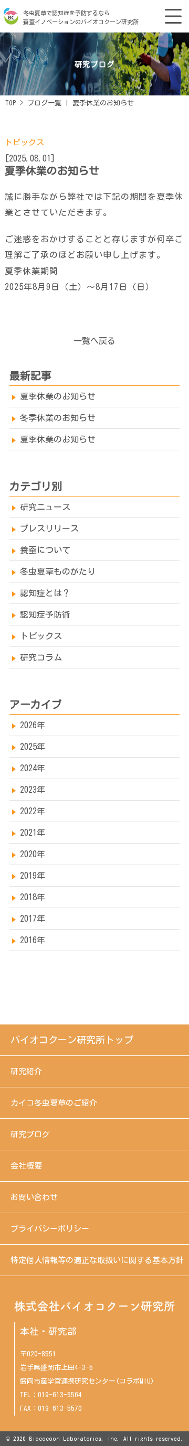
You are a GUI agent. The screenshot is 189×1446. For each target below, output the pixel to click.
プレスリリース (49, 528)
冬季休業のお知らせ (58, 418)
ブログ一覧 (44, 103)
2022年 (32, 811)
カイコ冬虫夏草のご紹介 (53, 1103)
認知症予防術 (45, 614)
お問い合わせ (34, 1197)
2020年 (32, 854)
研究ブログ (30, 1134)
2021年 (32, 832)
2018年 (32, 897)
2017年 (32, 918)
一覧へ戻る (95, 341)
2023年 (32, 789)
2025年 (32, 746)
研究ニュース (45, 507)
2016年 (32, 940)
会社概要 (26, 1166)
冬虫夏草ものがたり (58, 571)
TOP (10, 103)
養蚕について (45, 550)
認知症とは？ (45, 593)
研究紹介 (26, 1071)
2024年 (32, 768)
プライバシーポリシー (49, 1229)
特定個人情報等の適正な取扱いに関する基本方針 (97, 1260)
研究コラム (41, 657)
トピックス (24, 142)
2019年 (32, 875)
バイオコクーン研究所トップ (71, 1039)
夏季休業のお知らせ (58, 396)
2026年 (32, 725)
